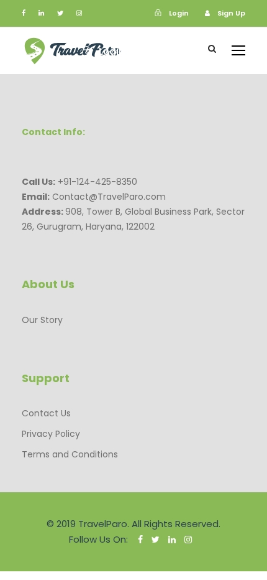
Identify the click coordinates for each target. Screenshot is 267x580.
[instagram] (79, 13)
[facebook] (23, 13)
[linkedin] (41, 13)
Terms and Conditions (70, 454)
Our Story (42, 320)
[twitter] (60, 13)
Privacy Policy (51, 434)
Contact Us (46, 413)
